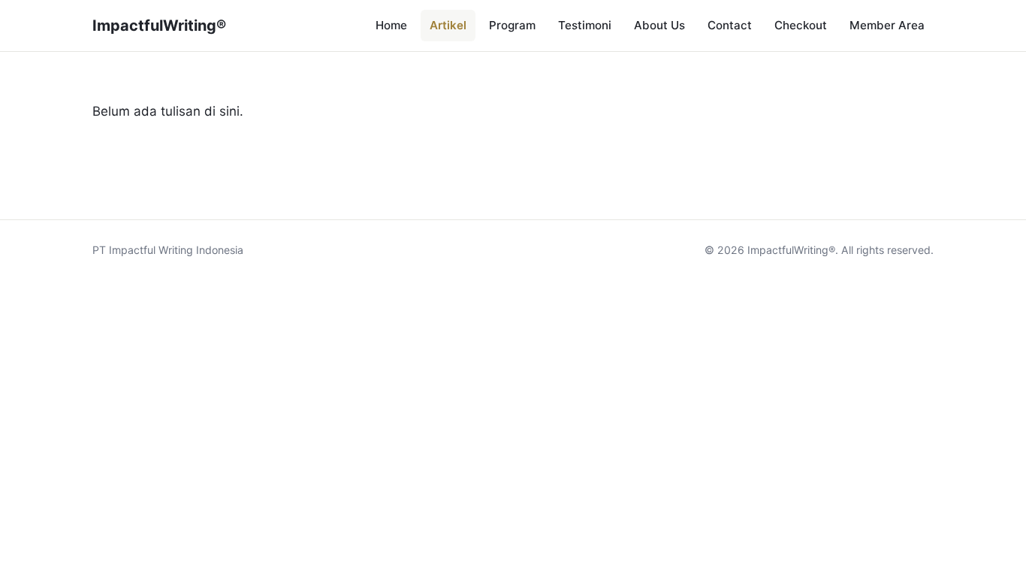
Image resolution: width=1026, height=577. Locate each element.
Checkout (800, 25)
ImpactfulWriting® (159, 26)
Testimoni (584, 25)
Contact (730, 25)
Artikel (448, 25)
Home (391, 25)
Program (512, 25)
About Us (659, 25)
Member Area (887, 25)
